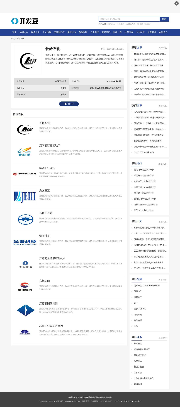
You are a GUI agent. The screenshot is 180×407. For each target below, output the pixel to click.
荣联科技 (138, 372)
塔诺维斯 (138, 314)
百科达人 (163, 32)
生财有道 (152, 32)
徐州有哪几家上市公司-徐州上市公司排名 (152, 245)
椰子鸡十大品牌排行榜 (144, 193)
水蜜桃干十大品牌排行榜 (145, 181)
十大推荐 (47, 32)
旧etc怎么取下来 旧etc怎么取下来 (148, 65)
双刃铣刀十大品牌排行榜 (145, 199)
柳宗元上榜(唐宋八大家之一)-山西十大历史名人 (154, 256)
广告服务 (108, 397)
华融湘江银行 (140, 355)
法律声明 (99, 397)
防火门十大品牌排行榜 (144, 170)
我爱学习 (106, 32)
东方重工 (138, 361)
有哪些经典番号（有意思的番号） (149, 141)
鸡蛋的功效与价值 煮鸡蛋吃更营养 (149, 77)
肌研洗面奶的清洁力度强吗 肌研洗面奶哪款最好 (155, 71)
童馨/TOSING (140, 309)
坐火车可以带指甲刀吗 (144, 152)
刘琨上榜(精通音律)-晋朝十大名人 (149, 262)
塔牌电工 (138, 297)
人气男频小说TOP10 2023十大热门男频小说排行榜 (156, 112)
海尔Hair (111, 24)
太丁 (136, 303)
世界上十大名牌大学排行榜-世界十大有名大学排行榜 (157, 233)
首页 (14, 32)
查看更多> (163, 48)
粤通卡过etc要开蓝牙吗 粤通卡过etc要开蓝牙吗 (154, 83)
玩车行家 (129, 32)
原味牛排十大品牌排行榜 (145, 187)
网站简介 (72, 397)
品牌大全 (24, 32)
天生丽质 (140, 32)
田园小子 (138, 291)
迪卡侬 (140, 24)
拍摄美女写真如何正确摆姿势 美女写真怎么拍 (154, 94)
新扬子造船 (139, 367)
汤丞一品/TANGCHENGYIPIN (147, 285)
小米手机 (120, 24)
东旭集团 (138, 384)
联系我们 (90, 397)
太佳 (136, 326)
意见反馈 (81, 397)
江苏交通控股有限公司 (144, 378)
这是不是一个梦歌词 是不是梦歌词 (149, 88)
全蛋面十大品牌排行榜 (144, 175)
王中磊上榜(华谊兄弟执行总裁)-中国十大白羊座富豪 (156, 268)
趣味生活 (71, 32)
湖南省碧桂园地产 (142, 349)
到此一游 (117, 32)
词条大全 (35, 32)
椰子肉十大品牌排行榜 (144, 210)
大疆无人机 (130, 24)
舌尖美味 (94, 32)
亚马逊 (147, 24)
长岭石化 (138, 343)
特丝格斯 (138, 320)
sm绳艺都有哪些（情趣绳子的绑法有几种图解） (155, 117)
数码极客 (83, 32)
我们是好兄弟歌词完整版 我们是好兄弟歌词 (153, 54)
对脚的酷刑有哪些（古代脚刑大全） (150, 135)
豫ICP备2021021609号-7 (131, 401)
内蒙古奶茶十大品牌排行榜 (146, 204)
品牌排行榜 (59, 32)
